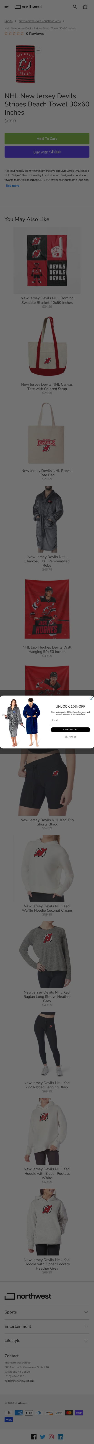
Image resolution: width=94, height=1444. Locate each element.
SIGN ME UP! (70, 730)
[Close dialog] (91, 698)
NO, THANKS (70, 737)
